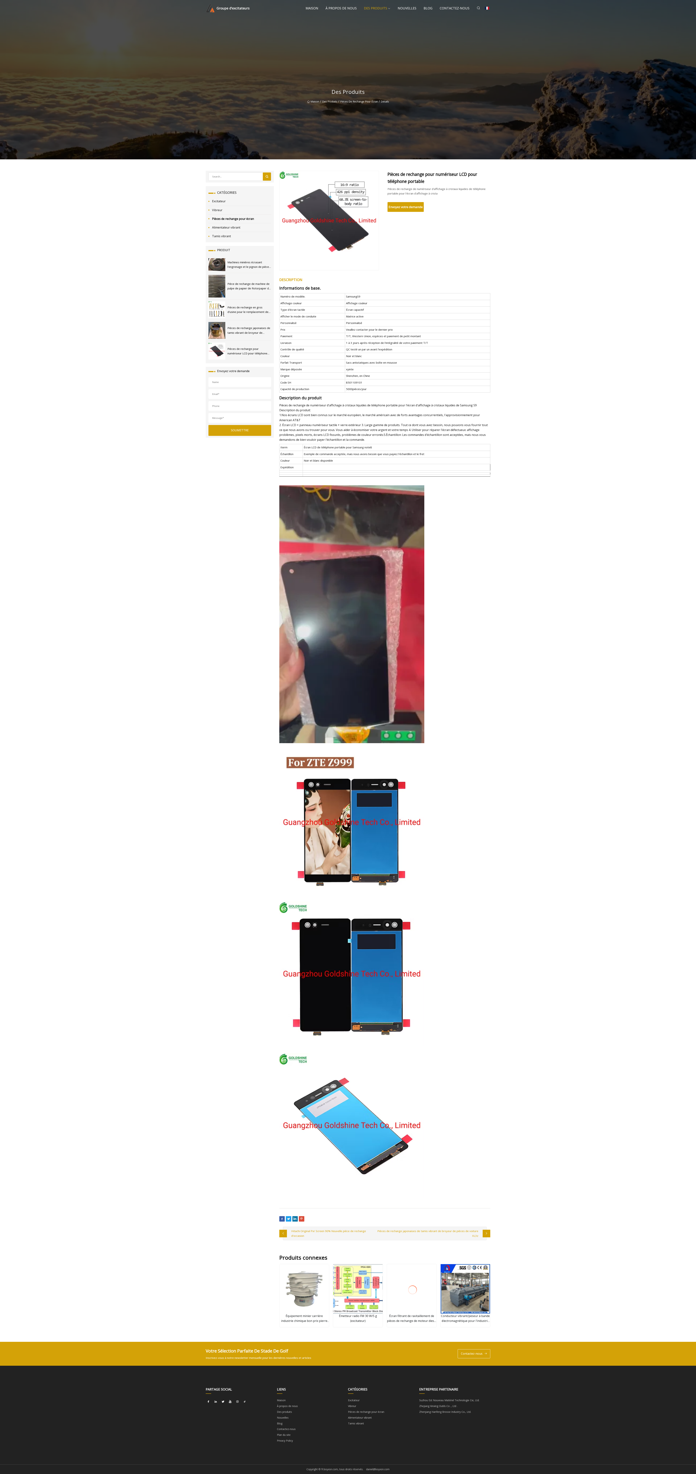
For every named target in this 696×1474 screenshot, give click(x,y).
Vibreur (217, 210)
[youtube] (230, 1401)
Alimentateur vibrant (226, 227)
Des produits (375, 8)
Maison (312, 8)
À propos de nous (341, 8)
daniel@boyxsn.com (378, 1469)
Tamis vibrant (221, 236)
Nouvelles (407, 8)
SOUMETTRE (240, 430)
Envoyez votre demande (406, 207)
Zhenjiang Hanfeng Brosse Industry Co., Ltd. (445, 1412)
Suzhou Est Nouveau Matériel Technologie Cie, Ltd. (449, 1400)
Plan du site (284, 1435)
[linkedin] (215, 1401)
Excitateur (219, 201)
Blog (428, 8)
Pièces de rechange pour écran (359, 101)
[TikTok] (244, 1401)
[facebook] (208, 1401)
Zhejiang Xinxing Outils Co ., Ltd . (438, 1406)
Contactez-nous (454, 8)
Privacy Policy (285, 1440)
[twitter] (223, 1401)
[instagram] (237, 1401)
